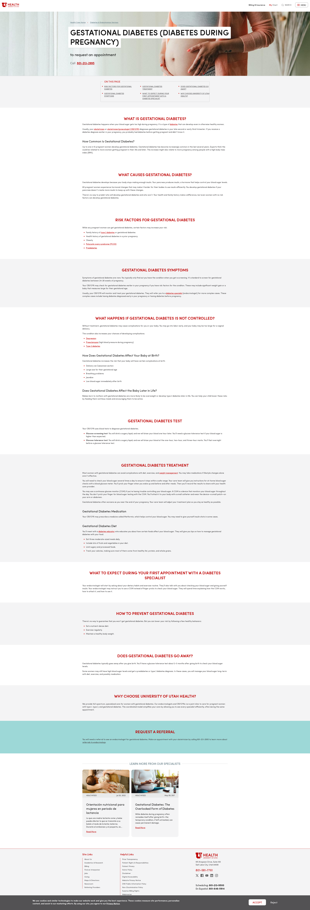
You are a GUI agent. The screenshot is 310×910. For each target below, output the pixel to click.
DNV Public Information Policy (134, 884)
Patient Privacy (128, 866)
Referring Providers (92, 887)
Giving (86, 877)
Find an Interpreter (92, 870)
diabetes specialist (174, 293)
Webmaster (127, 894)
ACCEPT (257, 902)
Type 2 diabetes (93, 346)
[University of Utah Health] (10, 5)
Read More (91, 831)
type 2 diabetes (108, 232)
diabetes (174, 124)
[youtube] (206, 875)
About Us (88, 859)
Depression (91, 338)
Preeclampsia (92, 342)
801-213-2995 (85, 63)
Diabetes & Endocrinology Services (104, 22)
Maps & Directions (91, 880)
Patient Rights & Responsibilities (135, 863)
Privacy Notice (113, 903)
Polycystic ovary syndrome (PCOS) (101, 244)
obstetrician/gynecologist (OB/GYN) (123, 129)
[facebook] (202, 875)
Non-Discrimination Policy (132, 887)
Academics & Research (93, 863)
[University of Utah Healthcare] (212, 855)
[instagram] (216, 875)
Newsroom (88, 884)
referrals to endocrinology (94, 742)
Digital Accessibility (130, 877)
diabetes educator (106, 531)
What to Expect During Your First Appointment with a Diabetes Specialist (155, 96)
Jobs (86, 873)
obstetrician (99, 129)
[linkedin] (211, 875)
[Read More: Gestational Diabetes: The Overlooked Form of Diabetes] (154, 781)
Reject (273, 902)
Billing (86, 866)
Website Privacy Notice (131, 880)
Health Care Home (78, 22)
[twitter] (197, 875)
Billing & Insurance (257, 5)
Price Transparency (130, 859)
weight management (168, 473)
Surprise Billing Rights (130, 891)
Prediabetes (91, 248)
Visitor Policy (127, 870)
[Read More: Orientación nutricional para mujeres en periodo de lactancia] (105, 781)
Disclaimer (126, 873)
